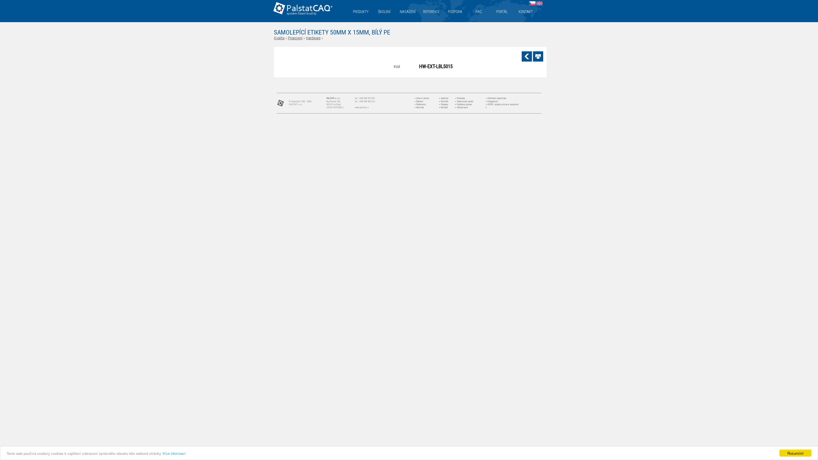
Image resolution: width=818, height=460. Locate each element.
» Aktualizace (461, 107)
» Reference (420, 104)
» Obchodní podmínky (496, 98)
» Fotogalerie (492, 101)
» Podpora (443, 104)
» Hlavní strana (422, 98)
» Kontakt (443, 107)
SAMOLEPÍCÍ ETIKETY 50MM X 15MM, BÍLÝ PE (332, 32)
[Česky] (532, 3)
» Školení (419, 101)
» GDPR (489, 104)
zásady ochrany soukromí (506, 104)
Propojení (295, 38)
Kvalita (279, 38)
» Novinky (419, 107)
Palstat (309, 8)
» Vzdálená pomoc (463, 104)
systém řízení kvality (302, 13)
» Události (443, 98)
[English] (539, 3)
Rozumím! (795, 453)
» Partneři (443, 101)
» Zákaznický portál (464, 101)
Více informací (174, 453)
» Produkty (460, 98)
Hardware (313, 38)
